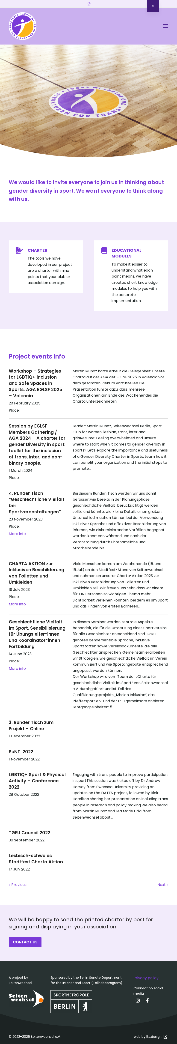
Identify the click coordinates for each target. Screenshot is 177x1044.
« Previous (18, 884)
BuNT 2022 (21, 752)
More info (17, 533)
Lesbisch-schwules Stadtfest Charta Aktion (36, 859)
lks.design (154, 1036)
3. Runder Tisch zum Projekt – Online (31, 725)
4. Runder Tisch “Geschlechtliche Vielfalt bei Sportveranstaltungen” (36, 502)
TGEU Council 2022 (29, 833)
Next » (162, 884)
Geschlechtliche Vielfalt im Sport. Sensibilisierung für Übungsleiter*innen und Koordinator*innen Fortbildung (37, 634)
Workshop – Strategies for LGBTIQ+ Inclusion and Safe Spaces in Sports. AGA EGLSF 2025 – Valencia (35, 383)
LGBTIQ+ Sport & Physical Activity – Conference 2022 (37, 781)
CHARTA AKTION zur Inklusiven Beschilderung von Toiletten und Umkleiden (36, 573)
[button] (165, 26)
